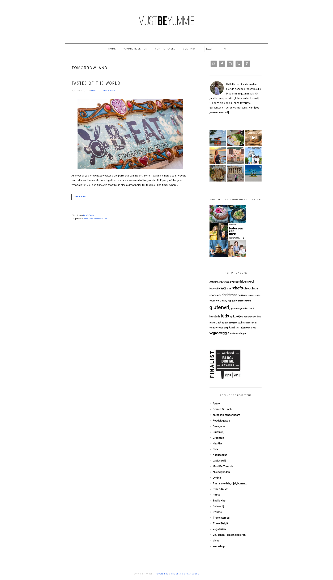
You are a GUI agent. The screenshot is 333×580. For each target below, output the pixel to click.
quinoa (242, 322)
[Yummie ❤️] (218, 173)
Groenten (218, 437)
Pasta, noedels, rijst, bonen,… (230, 483)
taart (232, 327)
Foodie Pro (162, 574)
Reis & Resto (88, 215)
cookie (250, 295)
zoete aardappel (238, 333)
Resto (216, 494)
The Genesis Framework (185, 574)
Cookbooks (242, 295)
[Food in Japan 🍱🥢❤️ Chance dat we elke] (235, 138)
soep (226, 327)
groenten (244, 308)
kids (225, 316)
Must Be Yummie (166, 20)
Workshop (219, 546)
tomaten (241, 327)
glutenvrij (220, 307)
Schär (220, 327)
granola (235, 308)
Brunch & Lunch (222, 409)
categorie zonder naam (226, 414)
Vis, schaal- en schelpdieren (229, 534)
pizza (225, 322)
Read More (81, 196)
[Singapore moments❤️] (235, 155)
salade (213, 327)
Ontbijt (217, 477)
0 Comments (109, 90)
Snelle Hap (219, 500)
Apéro (216, 403)
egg (229, 301)
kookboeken (250, 316)
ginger (248, 301)
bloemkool (247, 281)
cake (223, 288)
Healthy (217, 443)
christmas (229, 295)
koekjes (238, 316)
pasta (219, 322)
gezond (241, 301)
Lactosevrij (219, 460)
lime (259, 316)
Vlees (216, 540)
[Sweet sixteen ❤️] (218, 155)
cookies (257, 295)
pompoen (233, 322)
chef (86, 219)
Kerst (251, 308)
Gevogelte (219, 426)
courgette (214, 300)
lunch (212, 322)
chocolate (215, 295)
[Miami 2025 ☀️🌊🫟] (253, 173)
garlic (234, 300)
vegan (214, 333)
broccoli (214, 288)
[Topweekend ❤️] (235, 173)
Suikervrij (218, 506)
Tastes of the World (96, 83)
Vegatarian (219, 529)
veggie (224, 333)
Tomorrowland (100, 219)
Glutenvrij (218, 432)
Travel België (221, 523)
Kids (215, 449)
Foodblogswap (221, 420)
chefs (91, 219)
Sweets (217, 512)
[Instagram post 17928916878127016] (218, 138)
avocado (235, 281)
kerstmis (215, 316)
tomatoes (251, 327)
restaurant (252, 322)
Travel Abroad (221, 517)
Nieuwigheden (221, 472)
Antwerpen (224, 281)
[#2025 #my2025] (253, 155)
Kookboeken (220, 454)
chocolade (251, 288)
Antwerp (214, 281)
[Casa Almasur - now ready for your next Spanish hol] (253, 138)
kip (231, 316)
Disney (223, 300)
